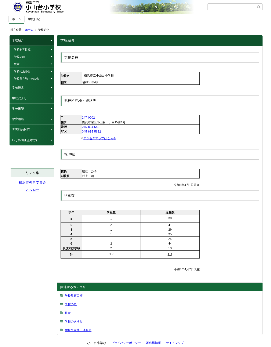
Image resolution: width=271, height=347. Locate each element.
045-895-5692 (91, 131)
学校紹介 (18, 40)
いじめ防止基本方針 (25, 140)
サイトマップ (175, 342)
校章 (16, 64)
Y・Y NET (32, 190)
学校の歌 (19, 56)
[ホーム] (108, 7)
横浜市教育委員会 (32, 182)
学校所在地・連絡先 (26, 78)
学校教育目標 (22, 49)
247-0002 (88, 117)
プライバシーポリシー (126, 342)
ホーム (16, 19)
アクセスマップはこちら (99, 138)
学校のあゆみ (22, 71)
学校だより (19, 98)
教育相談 (18, 119)
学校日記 (34, 19)
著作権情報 (153, 342)
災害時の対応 (21, 129)
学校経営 (18, 87)
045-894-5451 (91, 127)
